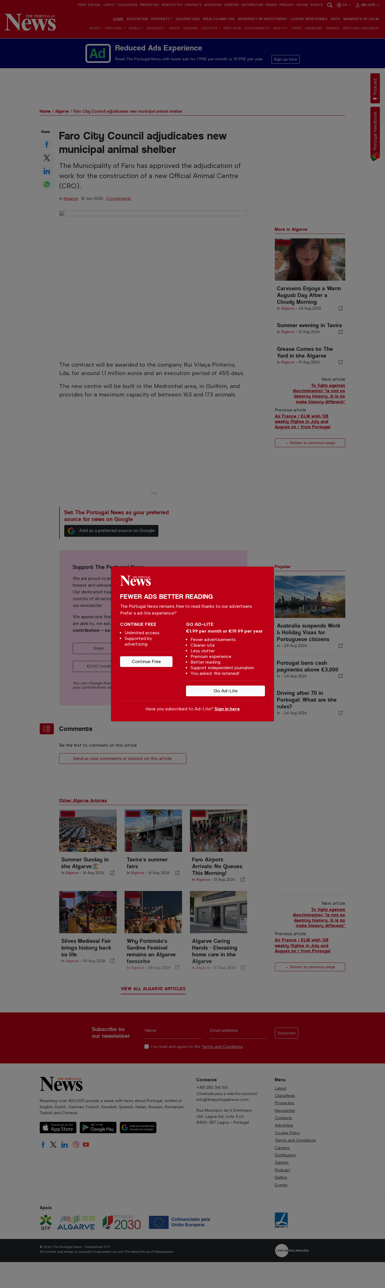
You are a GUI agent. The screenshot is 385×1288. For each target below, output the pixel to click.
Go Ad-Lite (226, 690)
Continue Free (146, 661)
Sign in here (227, 708)
